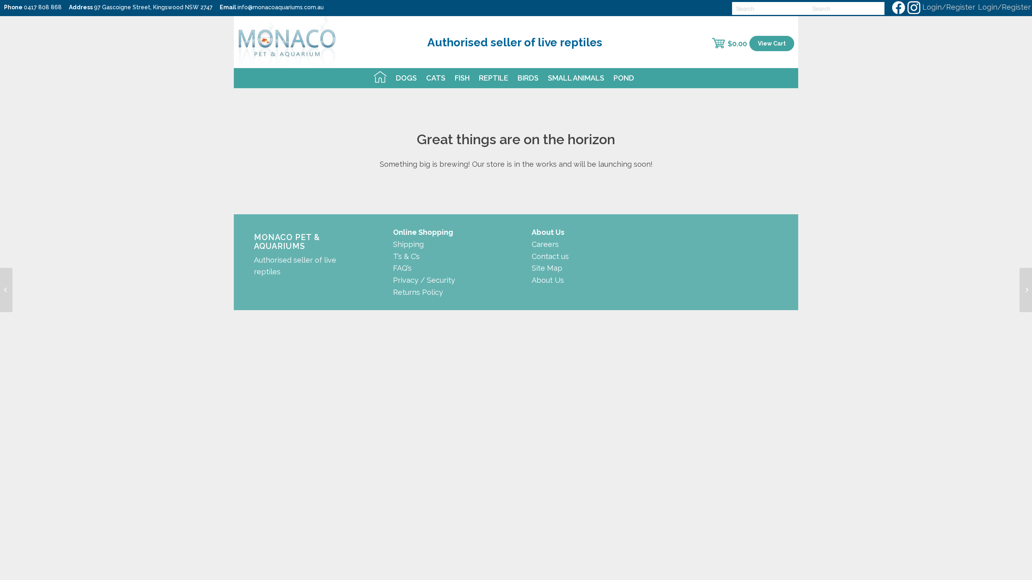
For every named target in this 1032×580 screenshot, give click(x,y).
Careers (545, 244)
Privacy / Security (424, 280)
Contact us (550, 256)
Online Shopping (423, 232)
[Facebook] (898, 7)
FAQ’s (402, 268)
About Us (548, 280)
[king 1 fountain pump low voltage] (1026, 290)
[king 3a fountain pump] (6, 290)
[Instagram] (913, 7)
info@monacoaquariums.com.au (280, 7)
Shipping (408, 244)
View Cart (772, 43)
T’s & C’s (406, 256)
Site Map (547, 268)
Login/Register (948, 7)
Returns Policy (418, 292)
